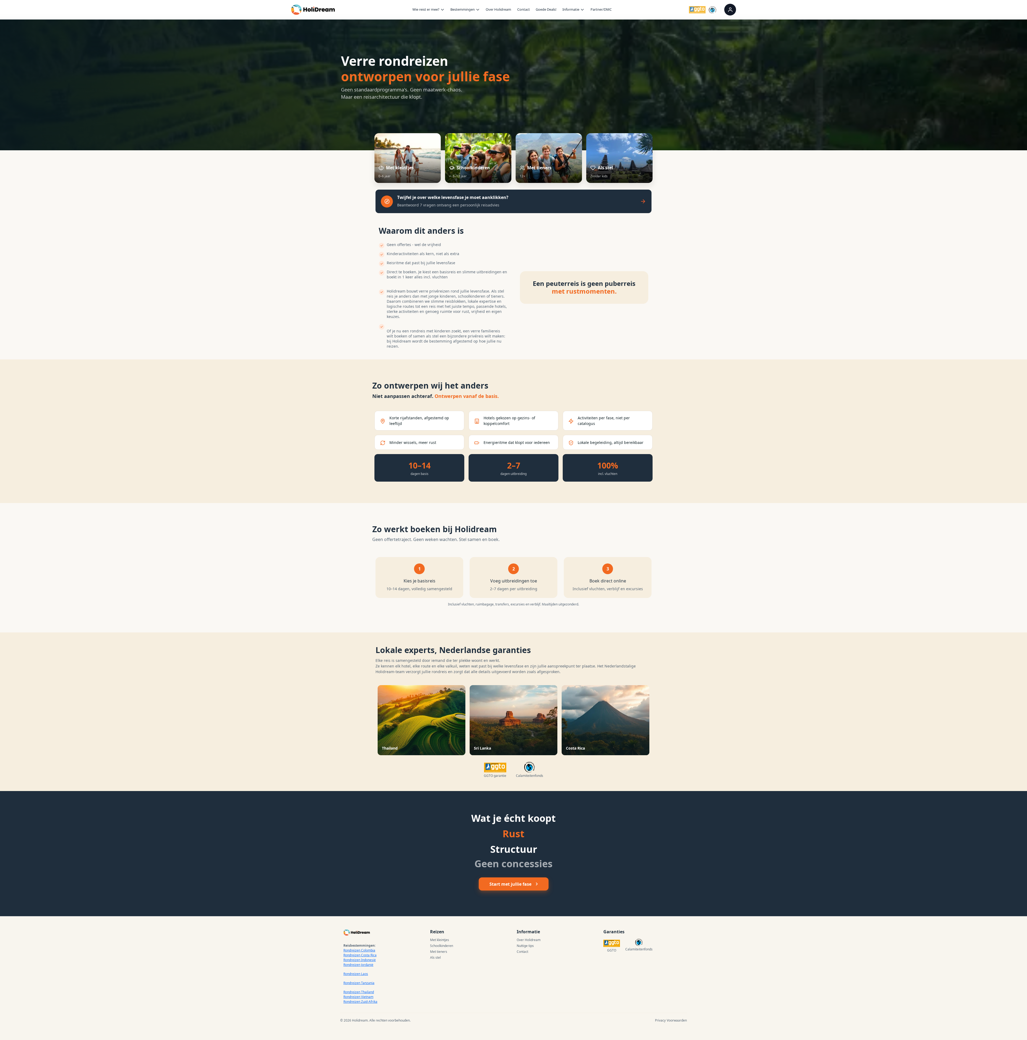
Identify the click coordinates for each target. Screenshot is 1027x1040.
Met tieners (438, 951)
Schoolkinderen (441, 945)
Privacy (660, 1020)
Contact (523, 9)
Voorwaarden (677, 1020)
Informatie (570, 9)
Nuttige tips (525, 945)
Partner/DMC (601, 9)
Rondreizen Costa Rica (360, 955)
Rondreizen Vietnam (358, 997)
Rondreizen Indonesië (359, 960)
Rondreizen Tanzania (358, 983)
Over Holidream (498, 9)
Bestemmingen (462, 9)
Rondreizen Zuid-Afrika (360, 1001)
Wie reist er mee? (425, 9)
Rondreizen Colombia (359, 950)
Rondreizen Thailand (358, 992)
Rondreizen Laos (355, 974)
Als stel (435, 957)
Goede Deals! (546, 9)
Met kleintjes (439, 940)
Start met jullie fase (510, 884)
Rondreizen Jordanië (358, 964)
